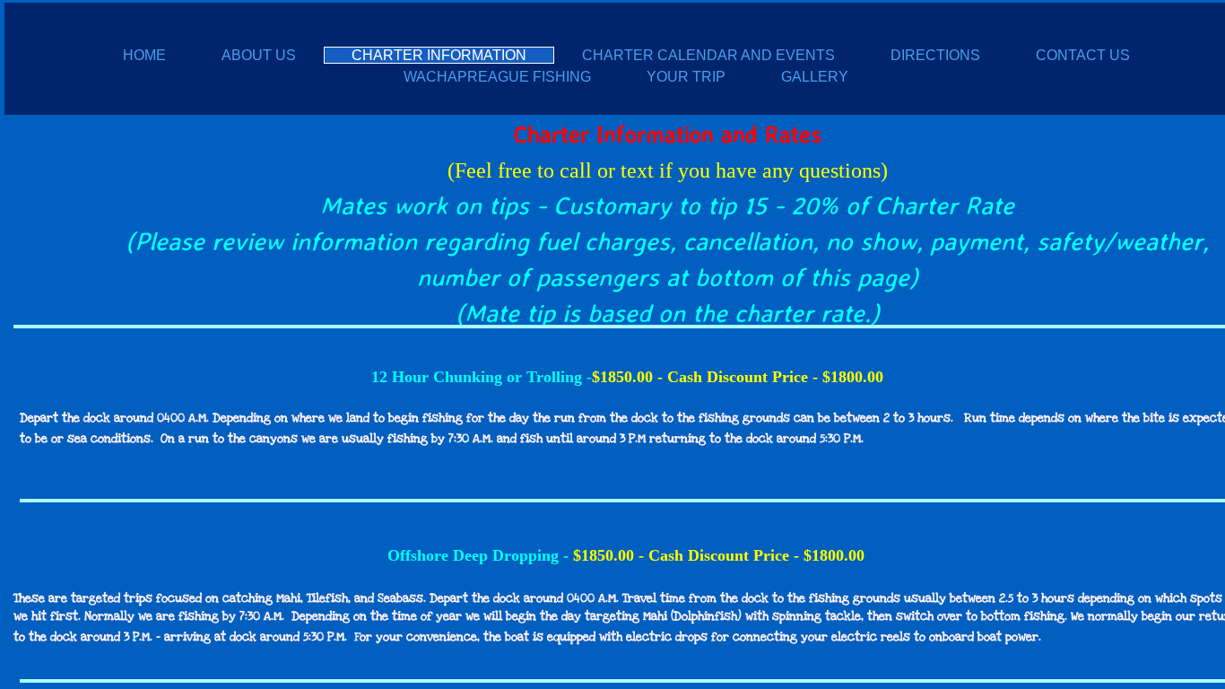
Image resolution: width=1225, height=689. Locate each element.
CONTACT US (1083, 55)
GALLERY (814, 76)
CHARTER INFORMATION (439, 55)
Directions (935, 55)
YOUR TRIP (686, 76)
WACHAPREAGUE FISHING (497, 76)
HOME (144, 55)
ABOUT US (259, 55)
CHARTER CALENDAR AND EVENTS (708, 55)
